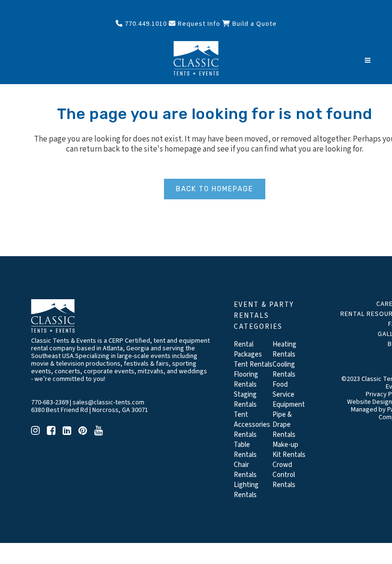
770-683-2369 (49, 402)
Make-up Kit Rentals (288, 450)
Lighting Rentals (246, 490)
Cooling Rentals (283, 369)
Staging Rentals (245, 400)
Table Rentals (245, 450)
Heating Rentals (284, 349)
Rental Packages (248, 349)
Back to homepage (214, 189)
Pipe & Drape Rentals (283, 425)
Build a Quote (253, 24)
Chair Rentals (245, 470)
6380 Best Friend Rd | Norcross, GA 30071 (89, 410)
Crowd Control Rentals (283, 475)
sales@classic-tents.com (108, 402)
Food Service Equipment (288, 395)
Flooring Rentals (246, 379)
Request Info (198, 24)
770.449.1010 (145, 24)
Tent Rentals (253, 364)
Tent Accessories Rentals (252, 425)
